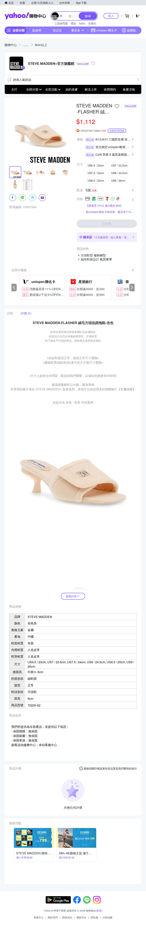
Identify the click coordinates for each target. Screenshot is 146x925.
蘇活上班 (91, 89)
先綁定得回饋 (117, 130)
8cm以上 (41, 45)
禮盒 (73, 23)
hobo (82, 23)
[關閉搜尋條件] (61, 16)
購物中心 (11, 45)
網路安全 (81, 917)
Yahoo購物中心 (25, 15)
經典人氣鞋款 (22, 79)
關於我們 (53, 917)
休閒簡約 (110, 89)
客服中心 (39, 917)
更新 (99, 910)
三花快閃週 (61, 23)
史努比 (92, 23)
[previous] (14, 287)
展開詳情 (71, 596)
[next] (132, 287)
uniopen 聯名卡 (106, 30)
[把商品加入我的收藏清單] (117, 106)
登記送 (57, 30)
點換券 (36, 30)
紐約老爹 (72, 89)
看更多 (75, 30)
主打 (14, 89)
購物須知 (67, 917)
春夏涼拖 (129, 89)
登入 (111, 16)
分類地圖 (107, 917)
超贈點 (131, 30)
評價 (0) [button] (26, 313)
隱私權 (94, 917)
